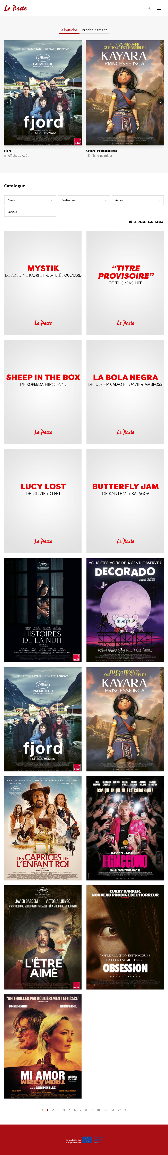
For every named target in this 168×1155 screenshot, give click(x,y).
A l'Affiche (69, 29)
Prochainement (94, 29)
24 (119, 1109)
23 (112, 1109)
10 (98, 1109)
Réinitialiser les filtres (146, 222)
